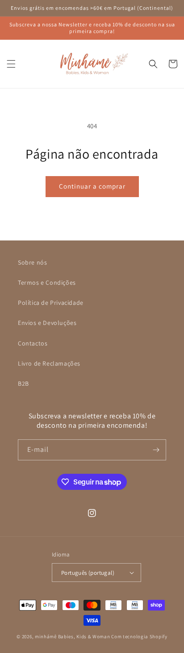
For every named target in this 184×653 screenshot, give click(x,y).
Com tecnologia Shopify (139, 636)
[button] (11, 64)
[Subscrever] (156, 449)
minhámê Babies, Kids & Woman (72, 636)
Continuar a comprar (92, 186)
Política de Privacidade (51, 303)
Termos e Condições (47, 282)
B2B (23, 383)
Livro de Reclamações (49, 363)
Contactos (32, 343)
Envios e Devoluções (47, 323)
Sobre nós (32, 262)
